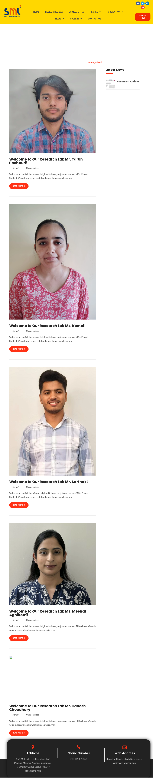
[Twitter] (143, 3)
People (94, 12)
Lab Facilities (76, 12)
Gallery (74, 19)
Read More (18, 186)
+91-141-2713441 (79, 759)
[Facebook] (138, 3)
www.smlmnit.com (127, 763)
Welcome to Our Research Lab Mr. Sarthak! (48, 481)
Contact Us (94, 19)
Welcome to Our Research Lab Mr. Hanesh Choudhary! (47, 708)
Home (36, 12)
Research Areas (54, 12)
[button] (142, 17)
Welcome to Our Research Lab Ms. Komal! (47, 325)
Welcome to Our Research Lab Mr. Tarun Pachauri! (46, 161)
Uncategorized (32, 168)
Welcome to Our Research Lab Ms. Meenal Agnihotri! (47, 613)
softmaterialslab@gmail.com (128, 759)
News (58, 19)
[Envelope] (143, 7)
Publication (113, 12)
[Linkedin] (147, 3)
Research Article (128, 81)
